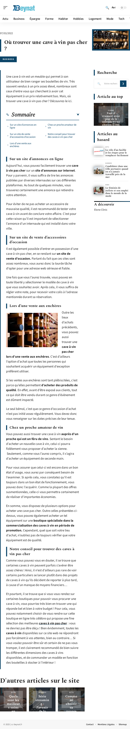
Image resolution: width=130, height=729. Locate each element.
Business (8, 59)
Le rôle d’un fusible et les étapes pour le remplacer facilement (116, 152)
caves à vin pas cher (53, 623)
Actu (13, 692)
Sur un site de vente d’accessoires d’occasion (23, 135)
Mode (107, 185)
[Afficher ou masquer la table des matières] (57, 115)
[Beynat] (24, 7)
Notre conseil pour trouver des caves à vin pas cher (61, 135)
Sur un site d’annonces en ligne (23, 126)
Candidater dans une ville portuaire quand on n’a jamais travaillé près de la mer (116, 171)
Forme (111, 110)
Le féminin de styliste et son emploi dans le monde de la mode (116, 192)
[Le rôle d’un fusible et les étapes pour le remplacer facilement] (98, 151)
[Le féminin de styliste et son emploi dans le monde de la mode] (98, 190)
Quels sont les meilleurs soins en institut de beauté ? (13, 709)
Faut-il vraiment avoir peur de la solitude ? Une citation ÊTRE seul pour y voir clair (111, 122)
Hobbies (42, 692)
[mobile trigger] (6, 7)
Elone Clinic (100, 210)
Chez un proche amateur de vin (62, 126)
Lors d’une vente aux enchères (20, 145)
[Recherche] (107, 7)
